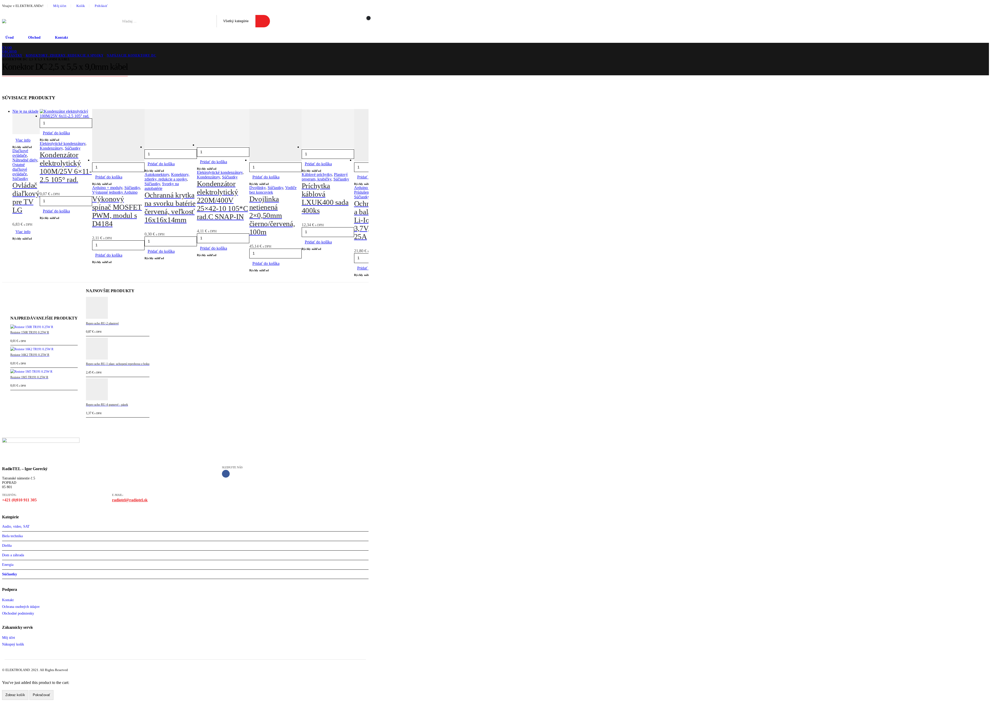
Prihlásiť (101, 6)
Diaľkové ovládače (20, 153)
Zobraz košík (15, 695)
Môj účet (60, 6)
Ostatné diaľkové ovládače (19, 169)
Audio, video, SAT (16, 526)
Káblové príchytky (317, 174)
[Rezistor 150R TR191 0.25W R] (44, 327)
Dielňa (7, 545)
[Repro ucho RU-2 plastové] (117, 309)
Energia (7, 564)
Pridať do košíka (56, 133)
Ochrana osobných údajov (21, 607)
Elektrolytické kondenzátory (62, 143)
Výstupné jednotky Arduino (115, 192)
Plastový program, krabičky (325, 176)
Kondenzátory (51, 148)
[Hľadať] (262, 21)
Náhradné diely (24, 160)
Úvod (9, 37)
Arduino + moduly (107, 187)
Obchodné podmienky (18, 613)
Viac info (22, 140)
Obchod (34, 37)
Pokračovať (41, 695)
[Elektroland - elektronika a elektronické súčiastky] (13, 21)
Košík (80, 6)
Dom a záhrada (13, 555)
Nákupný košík (13, 644)
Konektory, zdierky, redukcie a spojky (167, 176)
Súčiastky (20, 178)
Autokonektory (157, 174)
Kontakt (61, 37)
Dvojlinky (257, 187)
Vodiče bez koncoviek (273, 189)
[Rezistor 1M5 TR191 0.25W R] (44, 372)
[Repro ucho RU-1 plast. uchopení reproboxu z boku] (117, 350)
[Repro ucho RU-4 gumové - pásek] (117, 390)
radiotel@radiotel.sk (130, 500)
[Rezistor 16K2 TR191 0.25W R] (44, 349)
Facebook (226, 474)
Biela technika (12, 536)
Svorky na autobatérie (162, 186)
